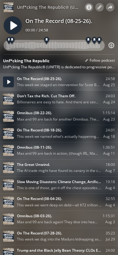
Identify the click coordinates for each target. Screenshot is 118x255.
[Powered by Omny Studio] (111, 45)
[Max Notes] (46, 40)
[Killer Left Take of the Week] (88, 40)
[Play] (13, 25)
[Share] (110, 7)
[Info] (89, 7)
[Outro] (99, 40)
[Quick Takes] (12, 40)
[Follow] (99, 7)
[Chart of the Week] (94, 40)
